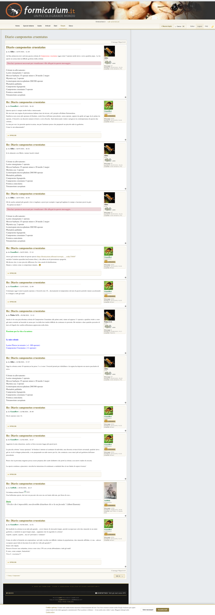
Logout (199, 26)
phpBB (60, 597)
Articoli (47, 26)
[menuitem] (101, 593)
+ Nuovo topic (166, 26)
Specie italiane (28, 26)
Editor (192, 26)
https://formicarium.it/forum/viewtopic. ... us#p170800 (56, 256)
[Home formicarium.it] (107, 10)
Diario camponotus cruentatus (26, 36)
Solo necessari (148, 610)
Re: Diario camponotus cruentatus (25, 102)
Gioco (71, 26)
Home (17, 26)
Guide (39, 26)
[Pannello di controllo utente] (187, 26)
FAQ (206, 26)
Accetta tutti (162, 610)
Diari (55, 26)
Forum (63, 26)
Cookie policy (50, 612)
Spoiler (13, 135)
